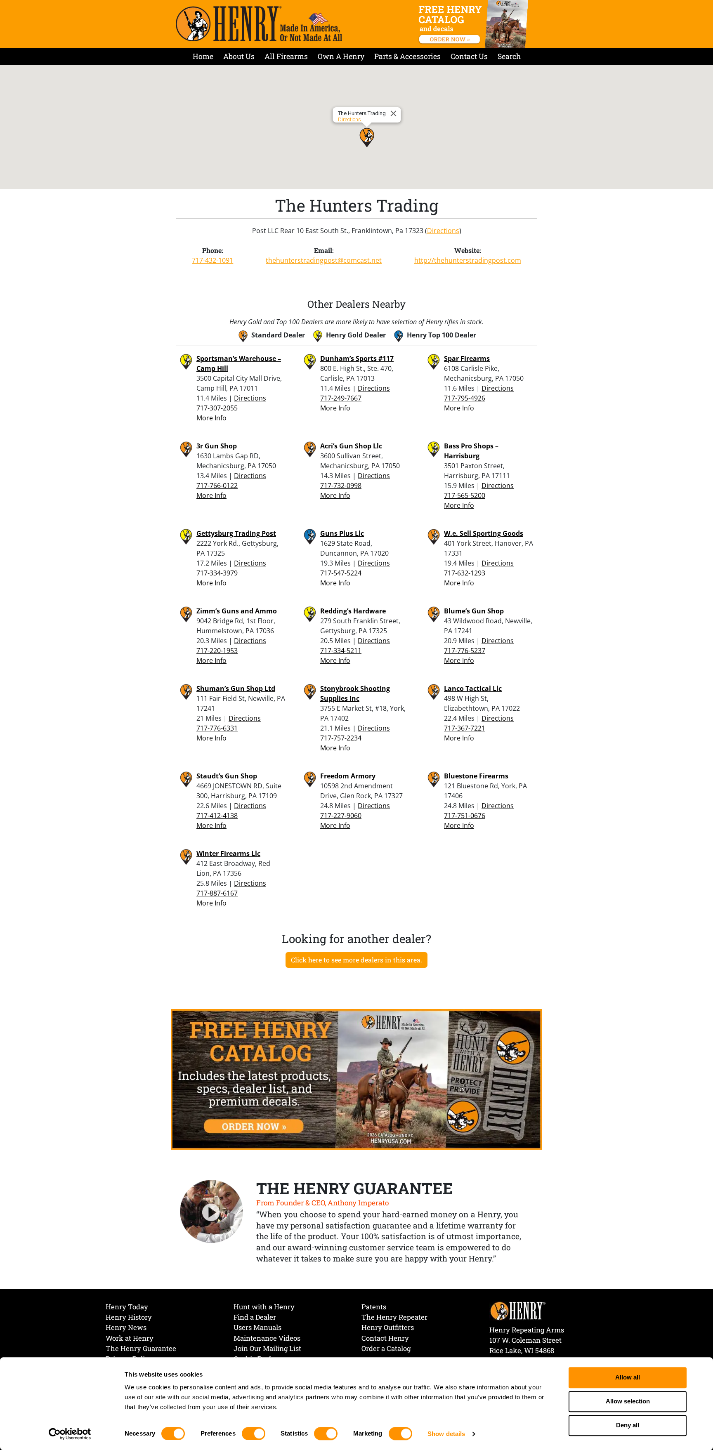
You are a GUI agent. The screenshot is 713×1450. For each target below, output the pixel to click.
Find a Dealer (255, 1317)
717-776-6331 (217, 728)
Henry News (126, 1327)
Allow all (627, 1377)
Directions (349, 119)
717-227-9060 (340, 815)
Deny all (627, 1425)
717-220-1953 (217, 650)
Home (203, 56)
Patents (373, 1306)
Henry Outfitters (387, 1327)
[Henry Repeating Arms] (259, 23)
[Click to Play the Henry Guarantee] (211, 1212)
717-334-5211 (340, 650)
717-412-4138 (217, 815)
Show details (446, 1433)
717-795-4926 (464, 398)
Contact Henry (385, 1338)
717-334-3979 (217, 573)
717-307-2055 (217, 408)
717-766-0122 (217, 485)
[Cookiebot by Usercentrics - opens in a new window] (70, 1434)
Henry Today (127, 1306)
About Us (239, 56)
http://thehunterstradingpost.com (467, 260)
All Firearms (286, 56)
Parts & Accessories (407, 56)
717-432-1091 (212, 260)
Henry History (129, 1317)
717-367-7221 (464, 728)
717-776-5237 (464, 650)
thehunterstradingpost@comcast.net (324, 260)
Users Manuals (257, 1327)
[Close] (395, 113)
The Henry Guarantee (141, 1348)
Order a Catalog (386, 1348)
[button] (366, 137)
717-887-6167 (217, 893)
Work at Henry (129, 1338)
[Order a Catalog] (356, 1078)
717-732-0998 (340, 485)
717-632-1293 (464, 573)
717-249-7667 (340, 398)
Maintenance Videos (267, 1338)
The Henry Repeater (394, 1317)
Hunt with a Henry (264, 1306)
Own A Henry (341, 56)
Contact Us (469, 56)
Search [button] (509, 56)
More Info (211, 417)
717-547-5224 (340, 573)
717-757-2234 (340, 738)
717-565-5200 (464, 495)
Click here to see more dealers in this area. (356, 959)
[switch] (253, 1433)
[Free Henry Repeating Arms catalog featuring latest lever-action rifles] (474, 24)
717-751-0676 (464, 815)
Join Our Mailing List (267, 1348)
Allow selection (628, 1401)
